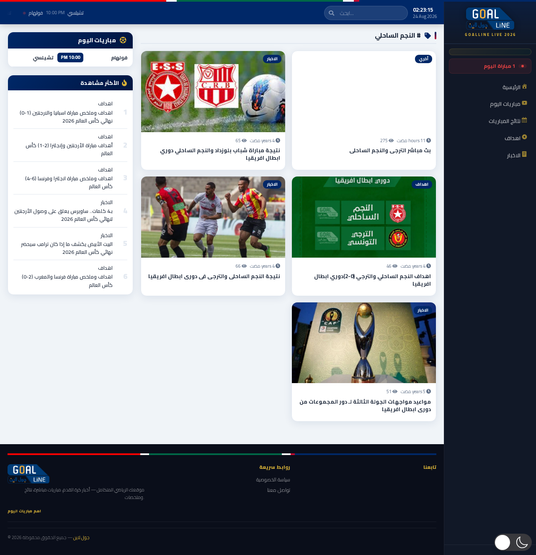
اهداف (105, 103)
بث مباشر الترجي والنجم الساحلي (390, 150)
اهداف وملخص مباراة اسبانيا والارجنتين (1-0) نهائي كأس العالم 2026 (66, 117)
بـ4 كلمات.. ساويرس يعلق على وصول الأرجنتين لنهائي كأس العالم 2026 (63, 215)
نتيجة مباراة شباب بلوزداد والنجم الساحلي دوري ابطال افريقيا (220, 154)
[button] (513, 542)
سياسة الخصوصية (273, 479)
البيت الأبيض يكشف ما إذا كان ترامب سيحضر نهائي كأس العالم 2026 (67, 248)
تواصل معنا (278, 490)
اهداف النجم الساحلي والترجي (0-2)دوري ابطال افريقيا (372, 280)
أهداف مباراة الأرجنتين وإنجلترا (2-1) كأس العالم (69, 149)
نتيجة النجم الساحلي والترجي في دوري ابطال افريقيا (214, 276)
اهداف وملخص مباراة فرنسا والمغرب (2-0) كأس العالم (67, 281)
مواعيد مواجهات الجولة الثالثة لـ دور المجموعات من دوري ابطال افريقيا (365, 405)
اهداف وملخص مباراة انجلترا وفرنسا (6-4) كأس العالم (69, 182)
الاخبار (106, 202)
